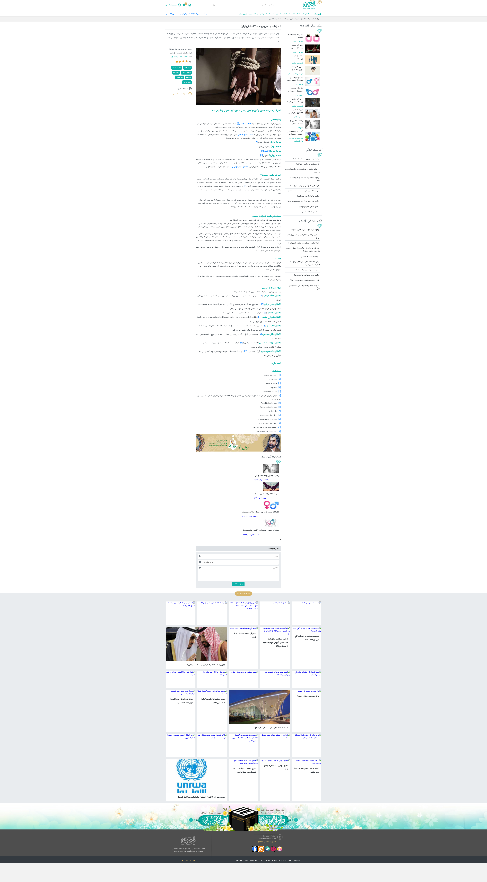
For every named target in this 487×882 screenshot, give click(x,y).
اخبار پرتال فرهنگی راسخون (267, 841)
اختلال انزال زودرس (240, 166)
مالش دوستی (179, 77)
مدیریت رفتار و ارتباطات (292, 19)
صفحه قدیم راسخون (245, 14)
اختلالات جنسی (245, 123)
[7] (279, 403)
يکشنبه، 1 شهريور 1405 (200, 14)
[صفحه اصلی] (194, 861)
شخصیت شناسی (275, 19)
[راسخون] (312, 8)
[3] (279, 383)
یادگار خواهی (187, 82)
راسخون (316, 14)
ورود (166, 5)
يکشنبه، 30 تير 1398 (262, 480)
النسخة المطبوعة (182, 88)
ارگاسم (267, 151)
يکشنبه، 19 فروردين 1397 (251, 534)
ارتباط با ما (282, 860)
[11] (279, 419)
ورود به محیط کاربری (256, 860)
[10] (279, 415)
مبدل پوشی (187, 67)
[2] (280, 379)
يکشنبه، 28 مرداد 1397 (250, 516)
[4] (279, 387)
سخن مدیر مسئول (294, 860)
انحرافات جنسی (176, 67)
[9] (280, 411)
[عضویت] (186, 861)
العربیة (246, 860)
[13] (279, 427)
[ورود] (190, 861)
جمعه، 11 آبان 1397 (260, 498)
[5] (279, 391)
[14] (279, 431)
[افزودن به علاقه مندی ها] (182, 861)
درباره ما (274, 860)
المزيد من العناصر (180, 94)
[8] (279, 407)
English (239, 860)
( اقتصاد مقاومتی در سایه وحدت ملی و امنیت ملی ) (179, 14)
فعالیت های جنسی (245, 134)
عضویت (173, 5)
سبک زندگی (307, 19)
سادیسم (188, 77)
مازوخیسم (176, 72)
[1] (280, 375)
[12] (279, 423)
